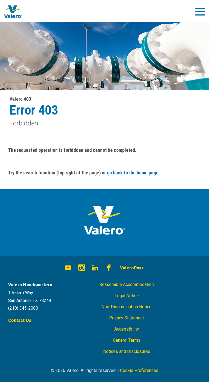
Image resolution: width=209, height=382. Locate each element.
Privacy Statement (126, 318)
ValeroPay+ (132, 267)
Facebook (109, 268)
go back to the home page (132, 172)
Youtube (68, 268)
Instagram (82, 268)
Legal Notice (127, 295)
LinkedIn (95, 268)
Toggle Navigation (202, 14)
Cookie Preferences (139, 370)
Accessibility (126, 329)
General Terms (126, 340)
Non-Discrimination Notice (127, 306)
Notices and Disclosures (126, 351)
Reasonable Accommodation (126, 284)
